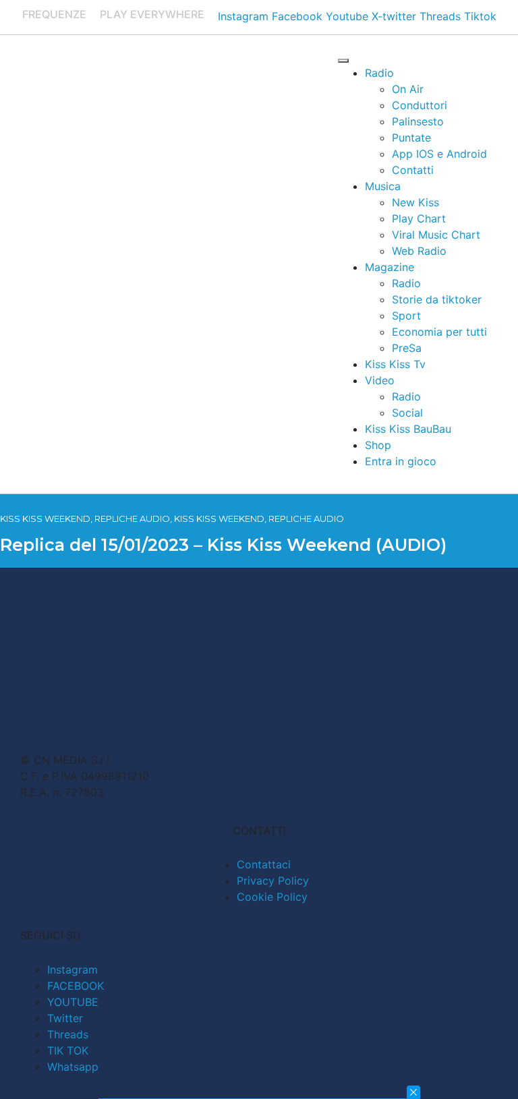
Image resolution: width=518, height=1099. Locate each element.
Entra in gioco (400, 461)
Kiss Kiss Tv (395, 364)
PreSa (407, 348)
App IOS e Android (439, 153)
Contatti (413, 170)
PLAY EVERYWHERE (152, 14)
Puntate (411, 137)
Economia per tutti (439, 331)
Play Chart (419, 218)
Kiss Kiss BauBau (408, 429)
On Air (408, 89)
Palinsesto (418, 121)
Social (407, 412)
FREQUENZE (54, 14)
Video (380, 380)
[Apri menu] (343, 61)
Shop (378, 445)
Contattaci (264, 864)
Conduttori (419, 105)
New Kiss (415, 202)
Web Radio (419, 251)
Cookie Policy (272, 896)
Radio (379, 73)
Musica (383, 186)
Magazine (389, 267)
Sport (406, 315)
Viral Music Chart (436, 234)
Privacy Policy (273, 880)
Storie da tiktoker (437, 299)
